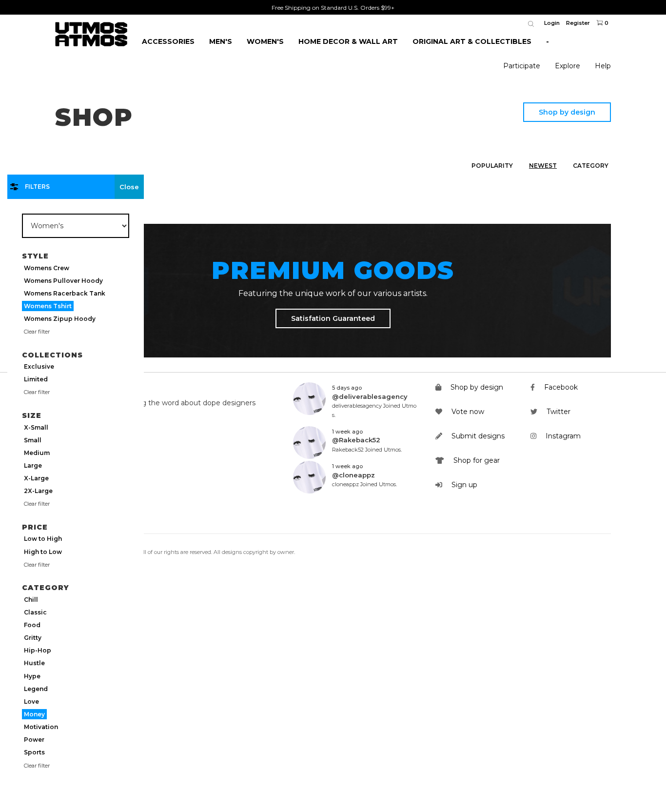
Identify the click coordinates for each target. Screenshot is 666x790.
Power (34, 739)
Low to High (43, 538)
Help (603, 65)
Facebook (560, 387)
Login (552, 23)
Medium (37, 452)
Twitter (557, 411)
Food (32, 625)
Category (590, 165)
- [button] (547, 41)
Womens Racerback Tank (64, 293)
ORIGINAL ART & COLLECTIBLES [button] (471, 41)
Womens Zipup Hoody (60, 318)
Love (31, 701)
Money (34, 714)
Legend (36, 688)
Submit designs (477, 436)
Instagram (562, 436)
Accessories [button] (168, 41)
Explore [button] (567, 65)
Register (578, 23)
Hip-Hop (37, 650)
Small (32, 440)
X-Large (36, 478)
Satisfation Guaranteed (333, 318)
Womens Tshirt (48, 306)
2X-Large (38, 490)
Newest (543, 165)
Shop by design (567, 112)
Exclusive (39, 366)
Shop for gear (475, 460)
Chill (31, 599)
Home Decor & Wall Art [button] (348, 41)
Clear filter (37, 331)
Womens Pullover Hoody (63, 280)
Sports (34, 752)
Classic (35, 612)
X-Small (36, 427)
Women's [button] (265, 41)
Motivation (41, 727)
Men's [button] (220, 41)
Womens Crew (46, 268)
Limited (36, 379)
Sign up (463, 484)
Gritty (32, 637)
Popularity (492, 165)
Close (129, 187)
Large (33, 465)
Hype (32, 676)
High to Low (43, 551)
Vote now (467, 411)
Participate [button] (521, 65)
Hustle (34, 663)
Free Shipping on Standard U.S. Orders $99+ (333, 7)
